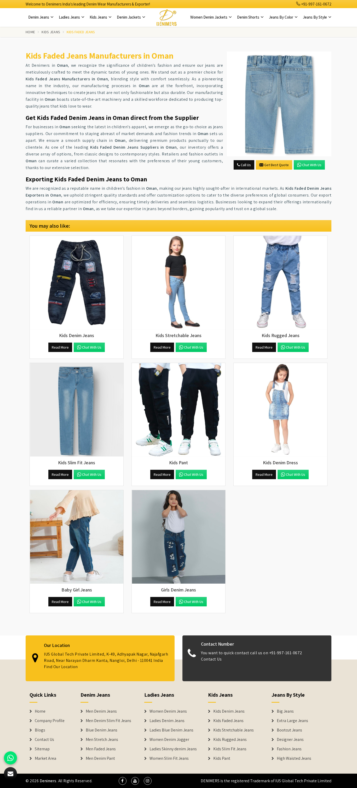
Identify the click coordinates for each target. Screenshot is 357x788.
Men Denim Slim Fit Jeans (108, 721)
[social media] (122, 781)
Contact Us (211, 659)
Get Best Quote (276, 165)
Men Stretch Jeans (102, 739)
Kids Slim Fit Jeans (229, 749)
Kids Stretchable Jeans (233, 730)
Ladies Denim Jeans (167, 721)
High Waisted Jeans (294, 758)
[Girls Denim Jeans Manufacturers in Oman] (178, 537)
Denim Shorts (248, 17)
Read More (60, 347)
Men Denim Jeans (101, 711)
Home (30, 32)
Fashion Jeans (289, 749)
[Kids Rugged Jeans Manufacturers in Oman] (280, 282)
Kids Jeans (99, 17)
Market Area (45, 758)
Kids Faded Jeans (228, 721)
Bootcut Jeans (289, 730)
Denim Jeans (39, 17)
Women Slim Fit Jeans (169, 758)
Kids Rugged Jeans (230, 739)
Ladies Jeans (70, 17)
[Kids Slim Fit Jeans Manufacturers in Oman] (76, 410)
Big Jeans (285, 711)
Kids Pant (221, 758)
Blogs (40, 730)
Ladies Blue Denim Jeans (171, 730)
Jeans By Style (315, 17)
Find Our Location (61, 666)
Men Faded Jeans (101, 749)
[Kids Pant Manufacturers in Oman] (178, 410)
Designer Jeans (290, 739)
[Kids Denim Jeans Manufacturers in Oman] (76, 282)
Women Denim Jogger (169, 739)
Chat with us (311, 165)
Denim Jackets (129, 17)
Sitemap (42, 749)
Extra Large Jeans (292, 721)
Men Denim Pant (100, 758)
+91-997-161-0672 (316, 4)
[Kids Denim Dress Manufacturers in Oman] (280, 410)
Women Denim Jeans (168, 711)
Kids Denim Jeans (229, 711)
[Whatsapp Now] (10, 757)
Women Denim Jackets (209, 17)
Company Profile (50, 721)
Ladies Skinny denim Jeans (173, 749)
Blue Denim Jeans (101, 730)
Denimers (48, 780)
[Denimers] (166, 17)
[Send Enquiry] (279, 104)
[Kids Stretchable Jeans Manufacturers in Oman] (178, 282)
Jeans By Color (281, 17)
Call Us (245, 165)
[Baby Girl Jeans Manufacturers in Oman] (76, 537)
